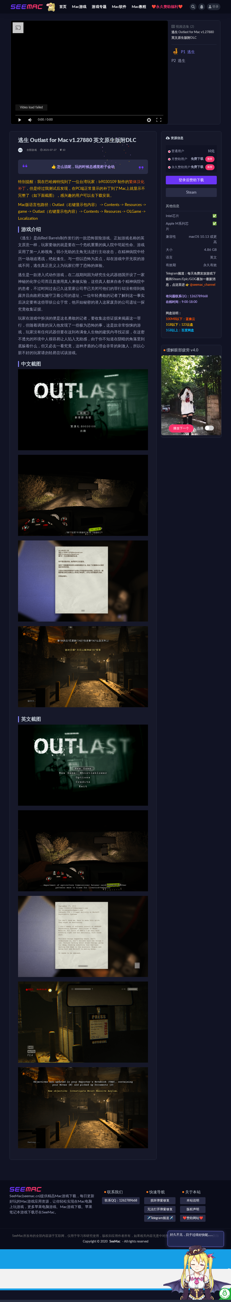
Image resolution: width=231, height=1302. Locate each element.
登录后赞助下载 (191, 180)
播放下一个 (181, 428)
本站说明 (193, 1200)
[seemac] (20, 150)
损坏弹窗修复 (159, 1200)
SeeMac (114, 1241)
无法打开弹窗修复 (160, 1209)
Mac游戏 (79, 7)
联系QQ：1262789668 (121, 1200)
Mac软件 (119, 7)
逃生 (188, 52)
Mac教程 (139, 7)
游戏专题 (99, 7)
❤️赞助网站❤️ (193, 1218)
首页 (63, 7)
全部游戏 (32, 150)
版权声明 (193, 1209)
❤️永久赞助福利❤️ (167, 7)
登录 (215, 6)
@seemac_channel (202, 284)
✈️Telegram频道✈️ (160, 1218)
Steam (191, 192)
